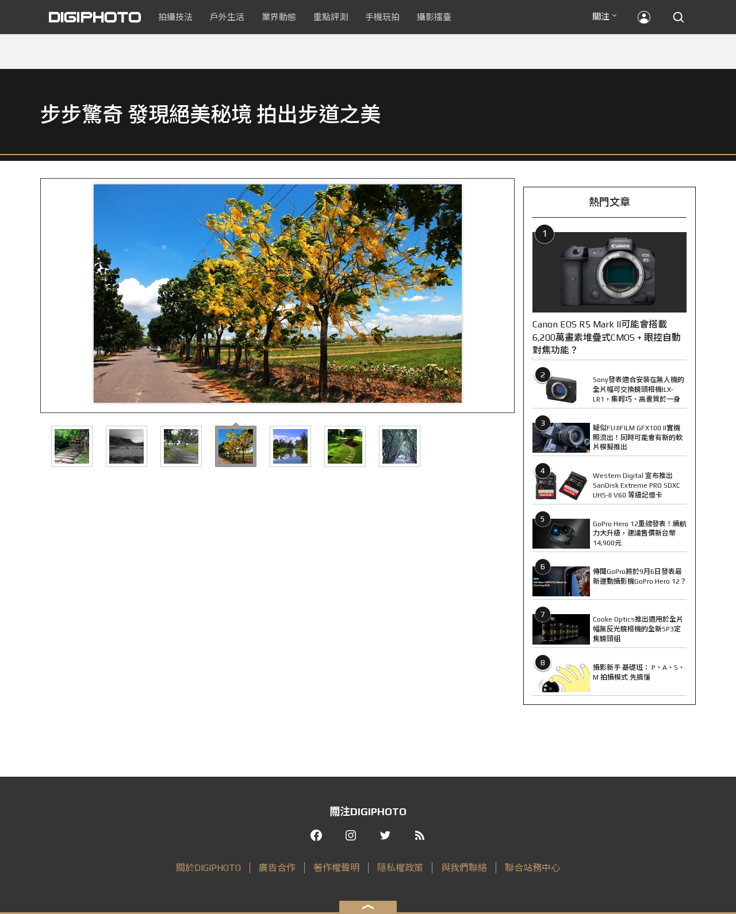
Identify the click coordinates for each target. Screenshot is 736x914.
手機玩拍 (382, 17)
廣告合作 (277, 867)
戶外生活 (227, 17)
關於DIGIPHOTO (208, 867)
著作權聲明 (336, 867)
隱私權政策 (400, 867)
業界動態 (279, 17)
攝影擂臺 (434, 17)
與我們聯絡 (464, 867)
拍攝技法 (175, 17)
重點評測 (330, 17)
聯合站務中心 (532, 867)
